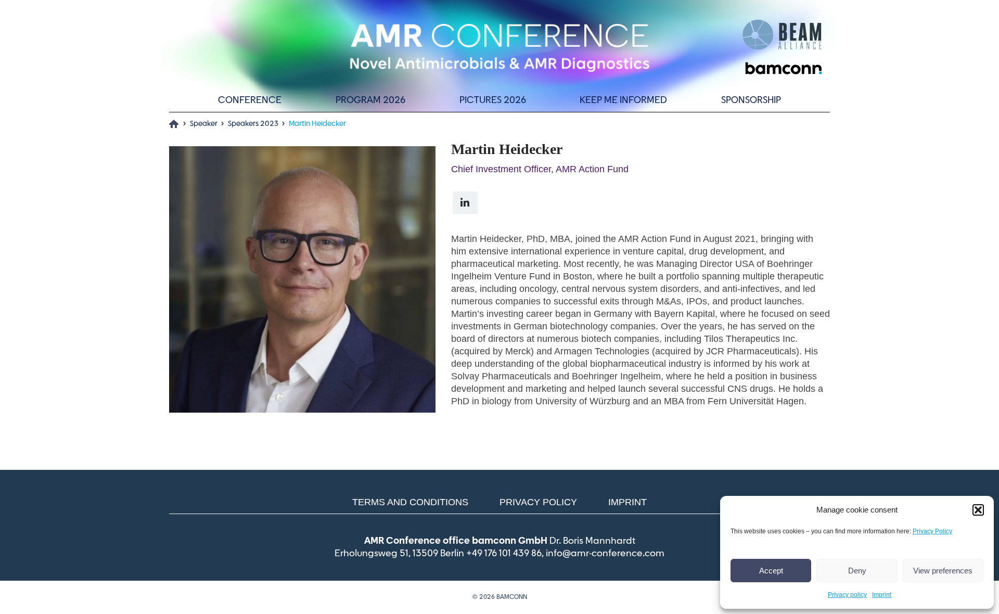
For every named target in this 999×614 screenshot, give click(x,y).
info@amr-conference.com (605, 553)
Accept (771, 570)
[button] (978, 510)
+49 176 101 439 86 (504, 553)
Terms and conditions (410, 502)
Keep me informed (623, 100)
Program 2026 (370, 100)
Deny (857, 570)
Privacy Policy (932, 531)
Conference (249, 100)
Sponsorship (751, 100)
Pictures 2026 (492, 100)
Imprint (881, 594)
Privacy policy (847, 594)
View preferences (942, 570)
